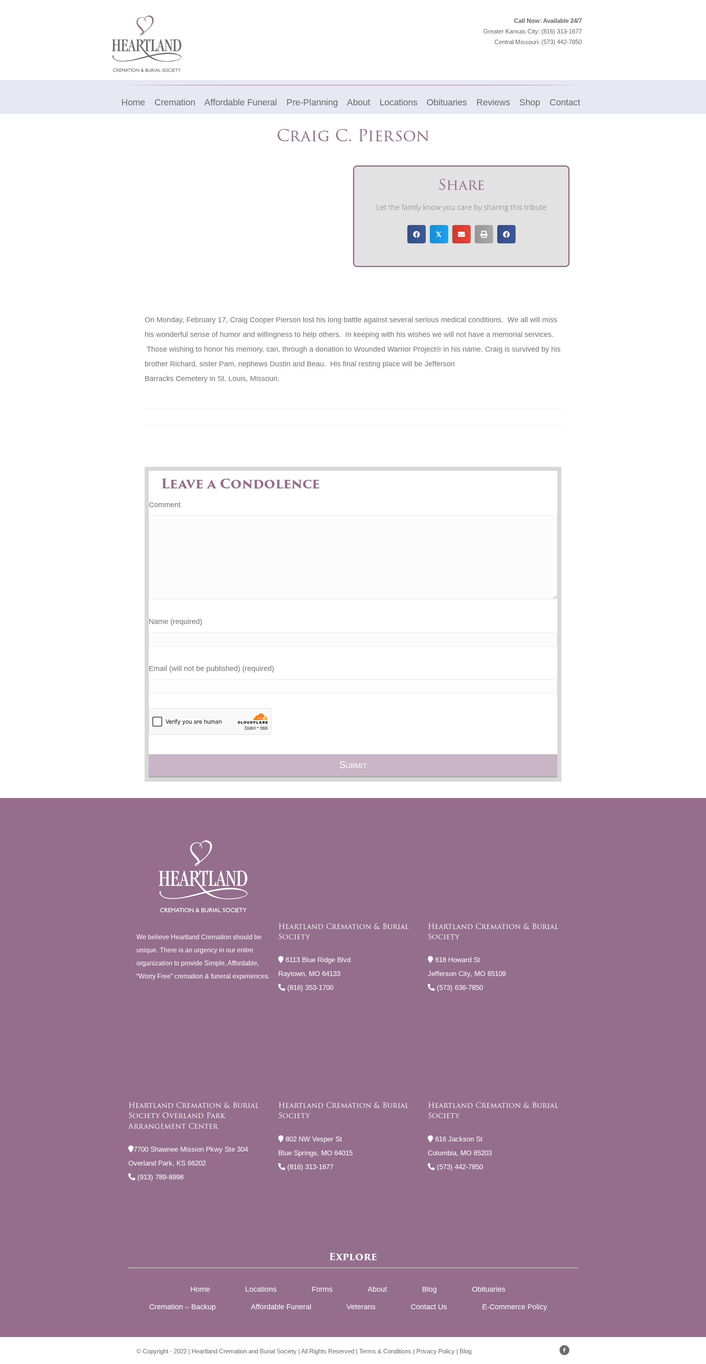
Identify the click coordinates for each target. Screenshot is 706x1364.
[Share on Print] (484, 234)
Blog (429, 1289)
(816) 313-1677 (561, 31)
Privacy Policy (435, 1351)
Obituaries (488, 1289)
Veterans (360, 1307)
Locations (261, 1289)
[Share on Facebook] (416, 234)
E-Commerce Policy (514, 1307)
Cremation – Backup (182, 1307)
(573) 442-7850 (561, 41)
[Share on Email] (461, 234)
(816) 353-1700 (309, 988)
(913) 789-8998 (159, 1177)
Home (200, 1289)
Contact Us (429, 1307)
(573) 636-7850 (459, 988)
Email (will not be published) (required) (211, 668)
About (377, 1289)
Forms (322, 1289)
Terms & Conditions (385, 1351)
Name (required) (175, 621)
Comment (165, 505)
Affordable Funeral (281, 1307)
